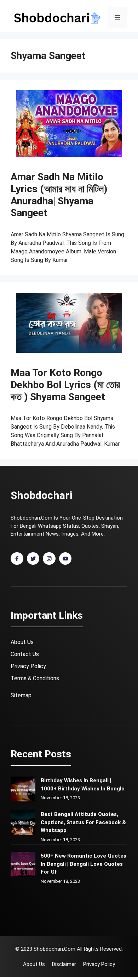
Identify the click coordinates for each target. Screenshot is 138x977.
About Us (22, 642)
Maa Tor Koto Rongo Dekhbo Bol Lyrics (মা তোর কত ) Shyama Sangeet (65, 384)
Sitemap (21, 695)
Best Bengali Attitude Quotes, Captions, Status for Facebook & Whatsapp (83, 822)
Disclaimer (64, 964)
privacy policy (28, 666)
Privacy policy (99, 964)
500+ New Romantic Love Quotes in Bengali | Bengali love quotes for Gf (83, 864)
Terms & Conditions (35, 678)
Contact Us (25, 654)
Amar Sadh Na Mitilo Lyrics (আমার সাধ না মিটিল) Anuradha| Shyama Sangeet (59, 195)
